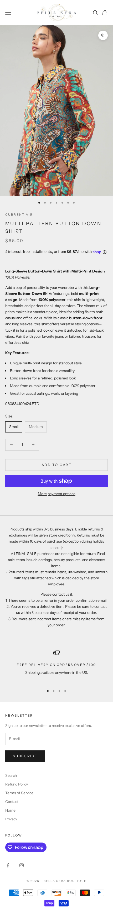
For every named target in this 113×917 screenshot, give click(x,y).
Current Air (19, 215)
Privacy (11, 819)
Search (11, 775)
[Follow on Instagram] (21, 865)
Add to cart (56, 465)
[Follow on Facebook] (8, 865)
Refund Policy (16, 784)
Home (10, 810)
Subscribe (25, 756)
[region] (56, 666)
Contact (11, 801)
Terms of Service (19, 793)
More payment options (56, 493)
